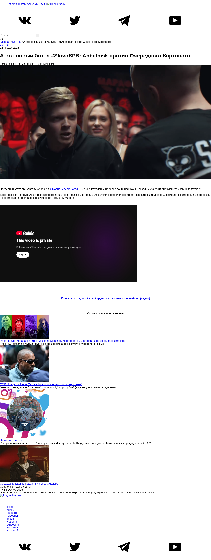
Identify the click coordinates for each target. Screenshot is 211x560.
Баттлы (4, 44)
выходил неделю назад (63, 189)
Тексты (22, 4)
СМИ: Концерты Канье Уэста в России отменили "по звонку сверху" (41, 384)
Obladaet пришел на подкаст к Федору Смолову (29, 483)
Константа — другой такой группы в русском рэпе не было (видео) (105, 298)
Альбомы (32, 4)
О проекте (13, 524)
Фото (10, 506)
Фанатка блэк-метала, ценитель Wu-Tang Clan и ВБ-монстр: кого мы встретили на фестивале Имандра (62, 340)
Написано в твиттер (12, 440)
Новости (12, 4)
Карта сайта (14, 530)
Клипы (43, 4)
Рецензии (12, 512)
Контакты (12, 527)
